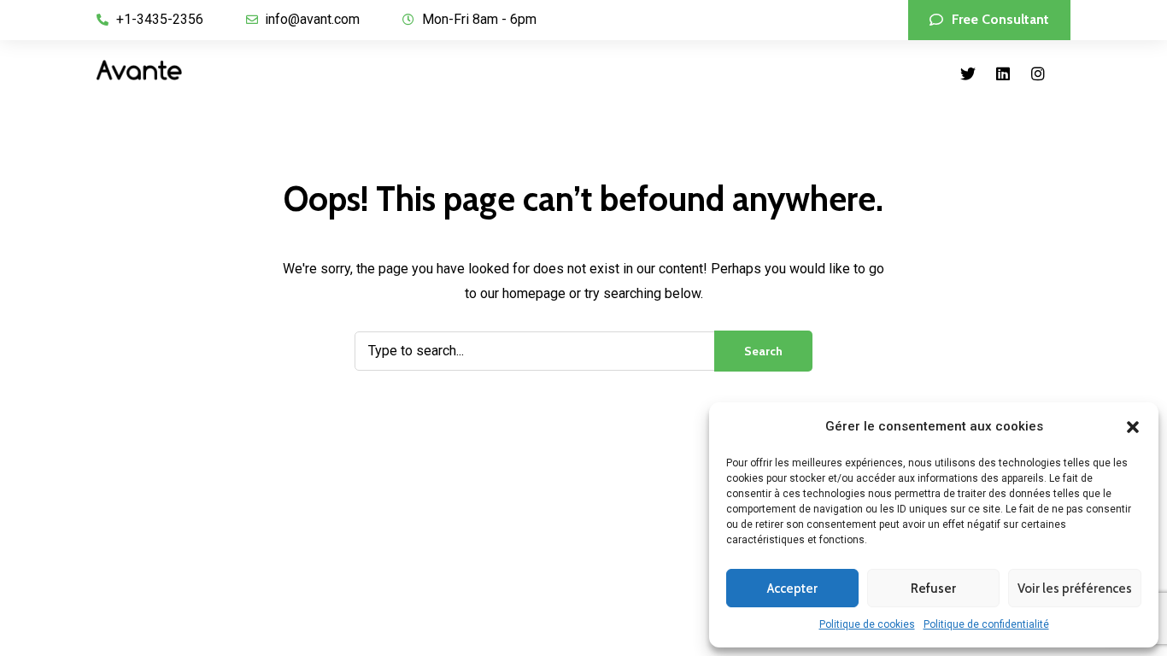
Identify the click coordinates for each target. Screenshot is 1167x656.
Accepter (792, 588)
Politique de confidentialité (986, 624)
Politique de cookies (867, 624)
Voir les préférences (1074, 588)
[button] (1132, 427)
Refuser (933, 588)
